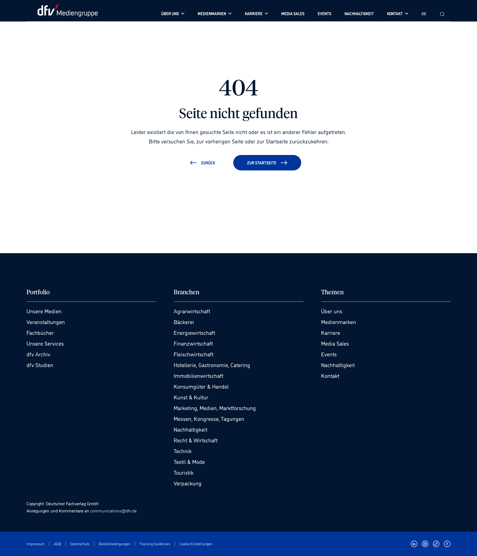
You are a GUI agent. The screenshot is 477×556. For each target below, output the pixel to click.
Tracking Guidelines (154, 543)
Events (329, 354)
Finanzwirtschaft (193, 343)
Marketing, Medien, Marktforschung (215, 407)
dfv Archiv (38, 354)
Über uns (331, 311)
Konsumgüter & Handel (201, 386)
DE (424, 13)
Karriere (330, 332)
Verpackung (188, 483)
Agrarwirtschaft (192, 311)
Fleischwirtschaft (193, 354)
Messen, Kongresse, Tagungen (209, 418)
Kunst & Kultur (191, 397)
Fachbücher (40, 332)
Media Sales (335, 343)
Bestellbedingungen (114, 543)
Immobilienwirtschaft (198, 375)
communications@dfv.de (113, 510)
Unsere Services (45, 343)
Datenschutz (80, 543)
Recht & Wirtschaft (196, 440)
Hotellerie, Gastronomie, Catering (212, 364)
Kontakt (330, 375)
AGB (57, 543)
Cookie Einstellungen (195, 543)
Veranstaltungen (45, 321)
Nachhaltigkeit (190, 429)
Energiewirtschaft (194, 332)
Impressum (35, 543)
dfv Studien (39, 364)
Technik (183, 451)
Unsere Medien (44, 311)
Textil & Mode (189, 461)
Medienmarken (338, 321)
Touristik (184, 472)
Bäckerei (184, 321)
